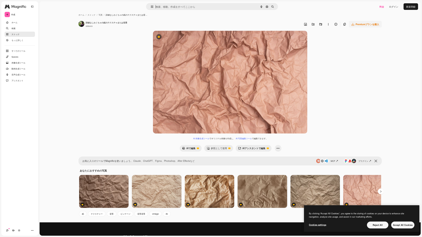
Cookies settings (317, 224)
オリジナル (175, 37)
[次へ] (381, 191)
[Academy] (13, 230)
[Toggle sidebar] (32, 6)
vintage (155, 213)
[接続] (7, 230)
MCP (333, 160)
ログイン (393, 6)
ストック (91, 14)
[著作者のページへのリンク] (81, 24)
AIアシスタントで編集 (251, 148)
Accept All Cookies (403, 224)
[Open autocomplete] (150, 6)
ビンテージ (125, 213)
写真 (101, 14)
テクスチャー (97, 213)
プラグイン (363, 160)
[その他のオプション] (328, 24)
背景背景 (141, 213)
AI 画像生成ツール (201, 138)
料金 (381, 6)
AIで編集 (189, 148)
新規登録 (410, 6)
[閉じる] (376, 161)
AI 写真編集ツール (244, 138)
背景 (112, 213)
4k (167, 213)
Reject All (378, 224)
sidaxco (89, 26)
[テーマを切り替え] (19, 230)
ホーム (81, 14)
